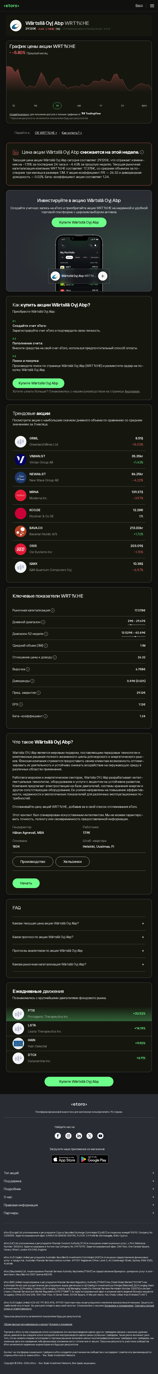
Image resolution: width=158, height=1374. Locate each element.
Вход (139, 5)
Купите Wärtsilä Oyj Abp (79, 222)
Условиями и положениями (119, 1305)
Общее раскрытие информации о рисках (26, 1324)
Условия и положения (60, 1324)
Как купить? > (72, 133)
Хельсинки (72, 862)
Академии (132, 391)
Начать (26, 883)
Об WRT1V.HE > (46, 133)
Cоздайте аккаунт (19, 114)
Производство (32, 862)
